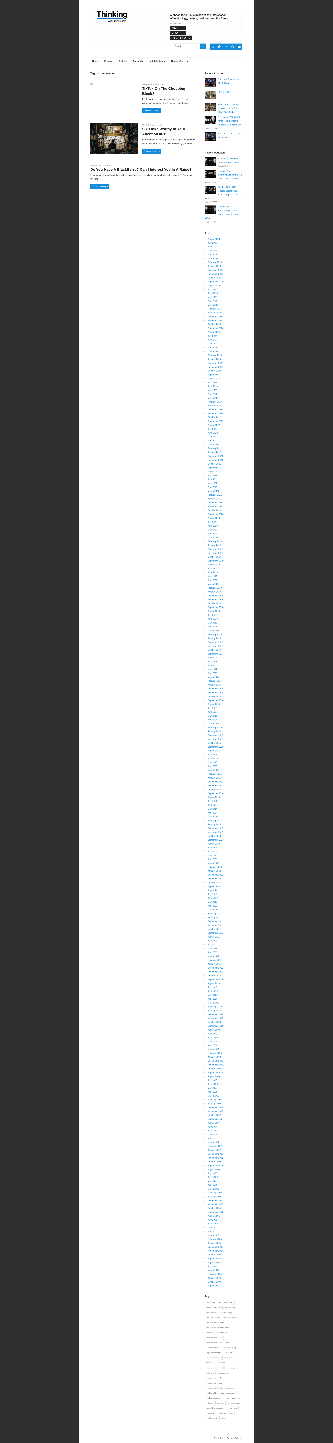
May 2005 (212, 1227)
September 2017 (215, 654)
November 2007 (215, 1111)
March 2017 (213, 677)
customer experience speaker (217, 1343)
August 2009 (214, 1030)
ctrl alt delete (222, 1333)
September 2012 (215, 886)
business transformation (215, 1323)
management (223, 1373)
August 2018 (214, 611)
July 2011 (212, 941)
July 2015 (212, 754)
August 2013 (214, 844)
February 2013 (215, 867)
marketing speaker (213, 1398)
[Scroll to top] (328, 1438)
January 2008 (214, 1103)
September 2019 (215, 561)
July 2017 (212, 661)
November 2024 (215, 320)
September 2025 (215, 281)
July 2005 (212, 1220)
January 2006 (214, 1196)
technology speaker (225, 1413)
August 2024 (214, 332)
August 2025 (214, 285)
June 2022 (213, 433)
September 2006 (215, 1165)
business (217, 1308)
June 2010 (213, 991)
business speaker (213, 1318)
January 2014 (214, 824)
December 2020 (215, 502)
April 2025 (212, 301)
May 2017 (212, 669)
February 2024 (215, 355)
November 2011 (215, 925)
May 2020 (212, 530)
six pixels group (234, 1403)
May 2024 (212, 343)
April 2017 (212, 673)
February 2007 (215, 1146)
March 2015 (213, 770)
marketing (230, 1388)
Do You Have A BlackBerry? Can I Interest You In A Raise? (140, 169)
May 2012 (212, 902)
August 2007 (214, 1123)
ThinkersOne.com (180, 61)
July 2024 (212, 336)
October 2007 (214, 1115)
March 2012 (213, 909)
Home (95, 61)
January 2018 (214, 638)
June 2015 (213, 758)
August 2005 (214, 1216)
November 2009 (215, 1018)
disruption (229, 1353)
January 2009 (214, 1057)
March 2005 (213, 1235)
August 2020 (214, 518)
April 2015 (212, 766)
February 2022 (215, 448)
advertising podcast (225, 1303)
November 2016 (215, 692)
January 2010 (214, 1010)
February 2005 (215, 1239)
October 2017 (214, 650)
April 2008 (212, 1092)
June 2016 (213, 712)
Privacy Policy (234, 1438)
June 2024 (213, 340)
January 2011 (214, 964)
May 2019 (212, 576)
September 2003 (215, 1285)
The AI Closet (224, 92)
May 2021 (212, 483)
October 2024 (214, 324)
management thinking (214, 1388)
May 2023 (212, 390)
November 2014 (215, 785)
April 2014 (212, 813)
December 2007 (215, 1107)
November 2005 (215, 1204)
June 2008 (213, 1084)
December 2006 (215, 1154)
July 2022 (212, 429)
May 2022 (212, 436)
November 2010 (215, 972)
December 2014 (215, 782)
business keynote (227, 1313)
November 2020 (215, 506)
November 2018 (215, 599)
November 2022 (215, 413)
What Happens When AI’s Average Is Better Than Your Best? (228, 108)
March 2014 (213, 816)
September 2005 (215, 1212)
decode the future (213, 1348)
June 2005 (213, 1223)
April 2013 (212, 859)
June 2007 (213, 1130)
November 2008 (215, 1065)
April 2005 (212, 1231)
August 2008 (214, 1076)
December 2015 (215, 735)
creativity (209, 1333)
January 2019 (214, 592)
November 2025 (215, 274)
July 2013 (212, 847)
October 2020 (214, 510)
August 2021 (214, 471)
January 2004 (214, 1278)
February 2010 (215, 1006)
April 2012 (212, 906)
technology (210, 1413)
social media (232, 1408)
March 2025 (213, 305)
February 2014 (215, 820)
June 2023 (213, 386)
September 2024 (215, 328)
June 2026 (213, 246)
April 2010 (212, 999)
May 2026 (212, 250)
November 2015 (215, 739)
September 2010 (215, 979)
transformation (211, 1418)
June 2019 (213, 572)
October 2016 (214, 696)
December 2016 (215, 688)
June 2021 (213, 479)
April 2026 (212, 254)
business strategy (230, 1318)
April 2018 (212, 626)
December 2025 (215, 270)
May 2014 (212, 809)
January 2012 (214, 917)
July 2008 (212, 1080)
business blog (230, 1308)
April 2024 (212, 347)
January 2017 (214, 685)
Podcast (108, 61)
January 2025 (214, 312)
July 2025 (212, 289)
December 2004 (215, 1247)
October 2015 (214, 743)
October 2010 (214, 975)
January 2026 (214, 266)
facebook (209, 1363)
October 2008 (214, 1068)
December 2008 (215, 1061)
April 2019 (212, 580)
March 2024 (213, 351)
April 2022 (212, 440)
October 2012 (214, 882)
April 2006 (212, 1185)
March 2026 (213, 258)
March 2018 (213, 630)
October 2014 (214, 789)
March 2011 (213, 956)
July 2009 (212, 1034)
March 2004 (213, 1270)
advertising (210, 1303)
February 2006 (215, 1192)
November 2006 (215, 1158)
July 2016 (212, 708)
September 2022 (215, 421)
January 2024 (214, 359)
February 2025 (215, 309)
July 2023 (212, 382)
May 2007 (212, 1134)
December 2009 (215, 1014)
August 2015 (214, 751)
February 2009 (215, 1053)
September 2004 (215, 1258)
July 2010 (212, 987)
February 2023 (215, 402)
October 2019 (214, 557)
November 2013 (215, 832)
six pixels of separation (215, 1408)
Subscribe (138, 61)
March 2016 (213, 723)
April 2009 (212, 1045)
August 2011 (214, 937)
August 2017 (214, 657)
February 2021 (215, 495)
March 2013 (213, 863)
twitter (223, 1418)
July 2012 (212, 894)
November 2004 (215, 1251)
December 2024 (215, 316)
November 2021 (215, 460)
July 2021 (212, 475)
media (226, 1398)
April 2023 (212, 394)
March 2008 (213, 1096)
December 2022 (215, 409)
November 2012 (215, 878)
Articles (123, 61)
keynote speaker (232, 1368)
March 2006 (213, 1189)
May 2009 (212, 1041)
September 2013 (215, 840)
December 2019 (215, 549)
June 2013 (213, 851)
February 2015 (215, 774)
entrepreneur (228, 1358)
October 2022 (214, 417)
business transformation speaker (218, 1328)
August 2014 (214, 797)
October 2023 (214, 371)
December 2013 (215, 828)
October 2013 (214, 836)
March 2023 (213, 398)
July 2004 (212, 1266)
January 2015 (214, 778)
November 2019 (215, 553)
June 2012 (213, 898)
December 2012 (215, 875)
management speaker (214, 1378)
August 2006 (214, 1169)
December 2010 (215, 968)
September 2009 (215, 1026)
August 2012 (214, 890)
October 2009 (214, 1022)
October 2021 (214, 464)
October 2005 (214, 1208)
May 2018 (212, 623)
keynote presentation (214, 1368)
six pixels (220, 1403)
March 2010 (213, 1003)
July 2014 (212, 801)
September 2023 (215, 374)
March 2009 (213, 1049)
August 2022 (214, 425)
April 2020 (212, 533)
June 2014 (213, 805)
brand (208, 1308)
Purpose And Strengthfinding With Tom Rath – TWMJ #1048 (230, 175)
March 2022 (213, 444)
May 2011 (212, 948)
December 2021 (215, 456)
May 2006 (212, 1181)
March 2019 (213, 584)
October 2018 (214, 603)
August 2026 (214, 239)
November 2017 (215, 646)
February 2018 (215, 634)
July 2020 (212, 522)
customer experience (214, 1338)
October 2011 (214, 929)
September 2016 (215, 700)
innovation (221, 1363)
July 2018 (212, 615)
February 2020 (215, 541)
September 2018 (215, 607)
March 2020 (213, 537)
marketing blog (211, 1393)
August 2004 (214, 1262)
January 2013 (214, 871)
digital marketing (229, 1348)
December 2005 (215, 1200)
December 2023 (215, 363)
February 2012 (215, 913)
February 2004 (215, 1274)
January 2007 (214, 1150)
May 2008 (212, 1088)
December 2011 (215, 921)
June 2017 (213, 665)
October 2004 (214, 1254)
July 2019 (212, 568)
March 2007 (213, 1142)
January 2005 (214, 1243)
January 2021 (214, 499)
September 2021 (215, 467)
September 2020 (215, 514)
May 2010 (212, 995)
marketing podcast (228, 1393)
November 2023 (215, 367)
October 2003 (214, 1282)
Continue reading (151, 111)
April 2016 (212, 720)
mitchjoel (209, 1403)
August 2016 (214, 704)
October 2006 (214, 1161)
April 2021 (212, 487)
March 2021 (213, 491)
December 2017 (215, 642)
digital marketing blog (214, 1353)
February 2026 (215, 262)
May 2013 (212, 855)
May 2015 (212, 762)
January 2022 (214, 452)
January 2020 (214, 545)
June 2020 (213, 526)
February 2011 (215, 960)
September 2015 (215, 747)
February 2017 (215, 681)
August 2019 (214, 564)
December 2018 (215, 595)
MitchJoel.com (157, 61)
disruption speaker (213, 1358)
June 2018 (213, 619)
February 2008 (215, 1099)
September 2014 (215, 793)
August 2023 (214, 378)
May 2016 (212, 716)
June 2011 (212, 944)
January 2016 (214, 731)
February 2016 (215, 727)
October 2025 (214, 278)
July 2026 (212, 243)
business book (211, 1313)
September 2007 (215, 1119)
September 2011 (215, 933)
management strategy (214, 1383)
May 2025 (212, 297)
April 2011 (212, 952)
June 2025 (213, 293)
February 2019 (215, 588)
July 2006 (212, 1173)
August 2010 (214, 983)
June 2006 (213, 1177)
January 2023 (214, 405)
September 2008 (215, 1072)
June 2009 (213, 1037)
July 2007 (212, 1127)
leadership (210, 1373)
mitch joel (236, 1398)
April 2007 (212, 1138)
